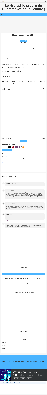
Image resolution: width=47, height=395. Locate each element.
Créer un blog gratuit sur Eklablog (22, 361)
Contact (34, 361)
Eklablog (32, 358)
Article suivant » (41, 138)
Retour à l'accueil (23, 141)
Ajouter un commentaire (11, 179)
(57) (4, 347)
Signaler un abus (38, 361)
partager (23, 378)
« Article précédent (6, 138)
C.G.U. (43, 361)
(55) (4, 348)
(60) (4, 345)
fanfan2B (22, 283)
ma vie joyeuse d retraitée (28, 37)
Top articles (30, 361)
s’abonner (16, 378)
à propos (29, 378)
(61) (4, 342)
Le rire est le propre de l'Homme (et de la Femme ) (23, 7)
